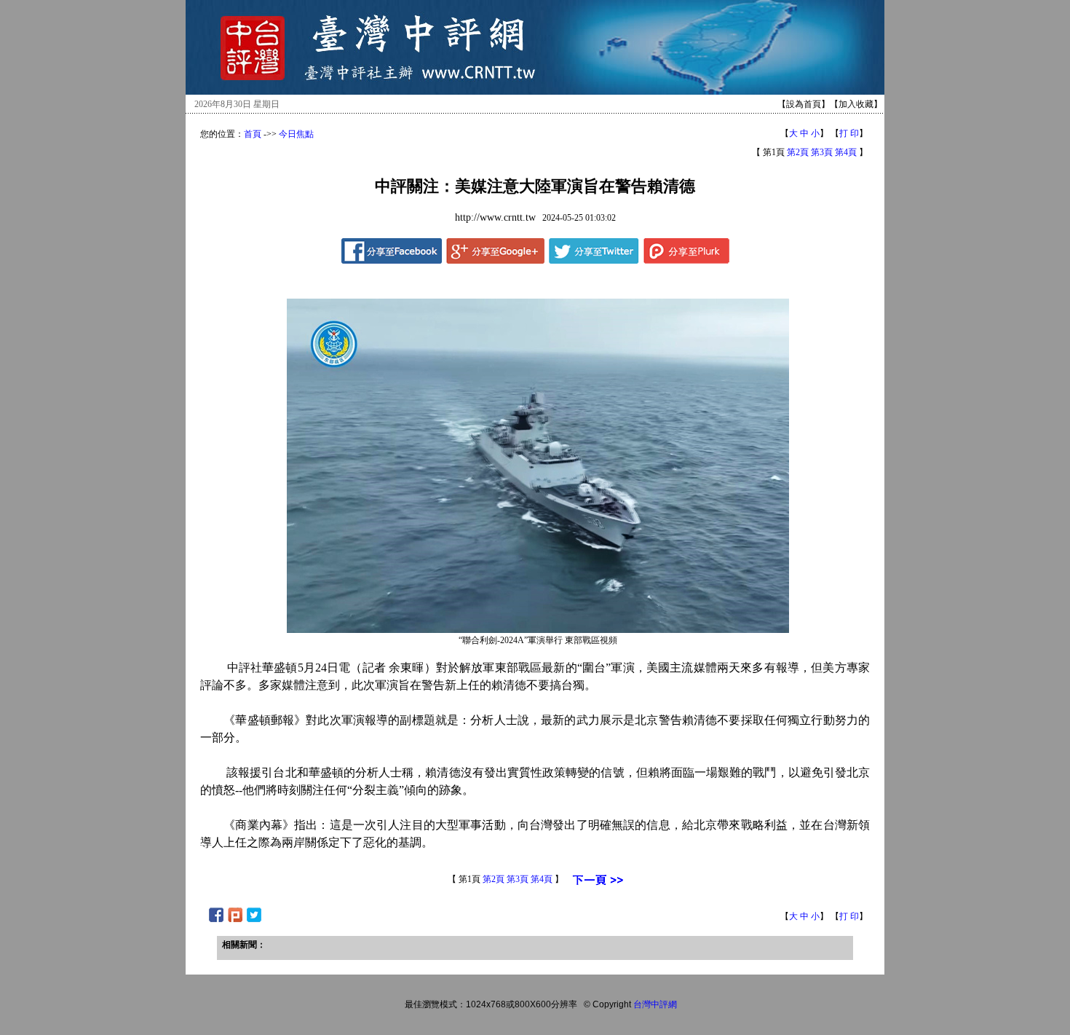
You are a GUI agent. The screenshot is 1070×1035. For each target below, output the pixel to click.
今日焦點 (296, 134)
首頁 (252, 134)
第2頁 (798, 152)
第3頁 (822, 152)
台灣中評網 (655, 1004)
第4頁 (846, 152)
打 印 (849, 133)
